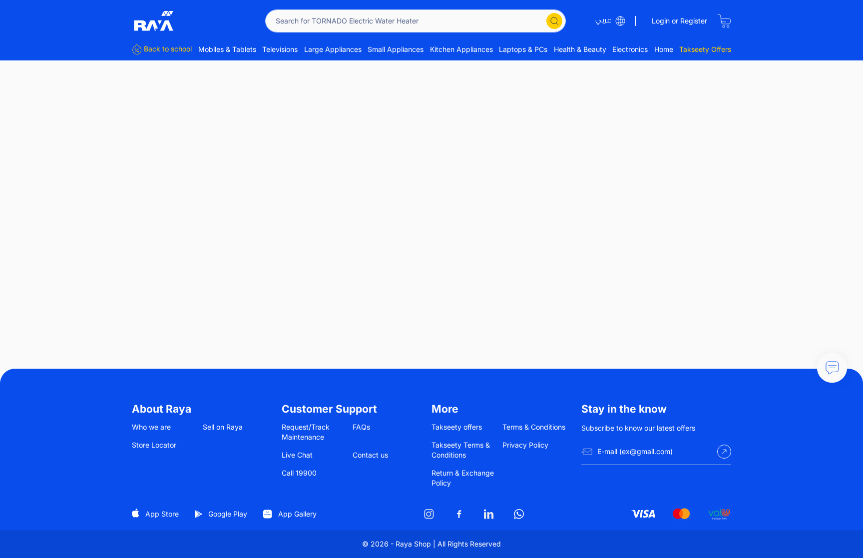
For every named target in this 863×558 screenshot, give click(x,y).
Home (663, 49)
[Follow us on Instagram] (429, 514)
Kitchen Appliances (461, 49)
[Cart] (724, 21)
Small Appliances (396, 49)
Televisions (280, 49)
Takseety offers (457, 427)
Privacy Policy (525, 445)
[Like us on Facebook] (459, 514)
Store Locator (154, 445)
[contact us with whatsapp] (832, 368)
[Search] (554, 21)
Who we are (151, 427)
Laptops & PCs (523, 49)
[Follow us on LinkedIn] (489, 514)
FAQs (361, 427)
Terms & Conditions (533, 427)
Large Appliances (333, 49)
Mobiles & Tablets (227, 49)
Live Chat (297, 455)
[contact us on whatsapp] (519, 514)
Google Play (227, 514)
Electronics (630, 49)
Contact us (370, 455)
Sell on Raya (223, 427)
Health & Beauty (580, 49)
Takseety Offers (705, 49)
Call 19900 (299, 473)
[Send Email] (724, 452)
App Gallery (297, 514)
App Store (162, 514)
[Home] (154, 21)
